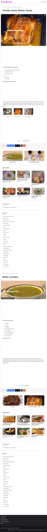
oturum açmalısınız (13, 207)
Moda (4, 244)
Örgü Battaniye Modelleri (7, 246)
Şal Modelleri (5, 260)
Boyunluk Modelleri (6, 225)
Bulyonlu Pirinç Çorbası (7, 181)
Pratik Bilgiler (5, 255)
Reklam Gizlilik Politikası (5, 521)
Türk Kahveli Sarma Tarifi (22, 195)
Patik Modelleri (6, 253)
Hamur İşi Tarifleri (6, 237)
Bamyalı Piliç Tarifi (35, 184)
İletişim (2, 523)
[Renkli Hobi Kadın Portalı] (7, 2)
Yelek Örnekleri (6, 264)
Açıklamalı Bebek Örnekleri (8, 216)
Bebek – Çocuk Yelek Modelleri (9, 221)
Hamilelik (5, 235)
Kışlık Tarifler (5, 241)
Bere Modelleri (6, 223)
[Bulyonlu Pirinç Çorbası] (9, 175)
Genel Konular (6, 232)
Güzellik (4, 234)
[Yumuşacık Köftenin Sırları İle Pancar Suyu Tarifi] (9, 191)
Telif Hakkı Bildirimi (4, 519)
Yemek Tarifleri (9, 7)
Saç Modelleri (5, 257)
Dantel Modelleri (6, 228)
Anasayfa (5, 7)
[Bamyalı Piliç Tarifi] (38, 177)
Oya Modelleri (5, 251)
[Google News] (25, 141)
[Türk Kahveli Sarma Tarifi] (23, 191)
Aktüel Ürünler (5, 218)
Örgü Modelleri (6, 248)
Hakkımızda (3, 518)
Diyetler (4, 230)
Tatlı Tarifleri (5, 262)
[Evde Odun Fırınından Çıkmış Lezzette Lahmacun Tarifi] (23, 174)
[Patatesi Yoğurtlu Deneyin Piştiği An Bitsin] (38, 191)
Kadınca (4, 239)
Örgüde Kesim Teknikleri (7, 250)
